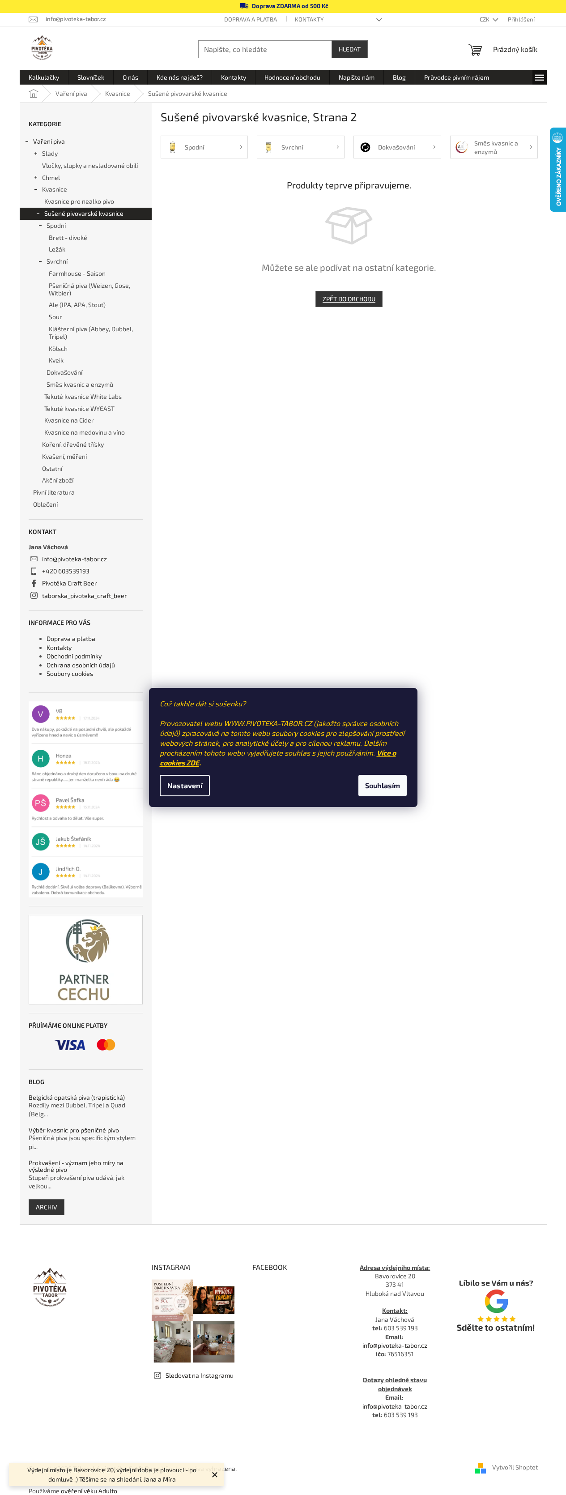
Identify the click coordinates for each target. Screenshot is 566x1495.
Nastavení (184, 785)
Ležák (57, 249)
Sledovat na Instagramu (200, 1375)
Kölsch (58, 348)
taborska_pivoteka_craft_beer (84, 595)
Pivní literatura (54, 492)
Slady (50, 153)
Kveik (56, 360)
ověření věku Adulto (89, 1491)
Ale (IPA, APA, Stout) (77, 304)
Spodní (56, 225)
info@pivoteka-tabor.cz (74, 559)
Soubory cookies (70, 673)
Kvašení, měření (64, 456)
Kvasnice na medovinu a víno (84, 432)
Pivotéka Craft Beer (69, 583)
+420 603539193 (65, 571)
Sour (55, 316)
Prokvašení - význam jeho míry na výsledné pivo (76, 1166)
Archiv (46, 1207)
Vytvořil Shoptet (515, 1467)
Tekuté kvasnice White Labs (83, 396)
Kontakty (309, 19)
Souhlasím (382, 785)
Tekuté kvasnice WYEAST (79, 408)
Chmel (51, 177)
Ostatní (52, 468)
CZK (485, 19)
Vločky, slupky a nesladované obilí (90, 165)
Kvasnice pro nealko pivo (79, 201)
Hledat (350, 49)
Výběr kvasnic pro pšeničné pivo (74, 1130)
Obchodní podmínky (74, 656)
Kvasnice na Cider (69, 420)
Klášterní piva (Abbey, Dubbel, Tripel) (91, 332)
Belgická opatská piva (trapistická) (77, 1097)
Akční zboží (57, 480)
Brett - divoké (68, 237)
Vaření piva (49, 141)
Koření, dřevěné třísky (73, 444)
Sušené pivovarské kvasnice (83, 213)
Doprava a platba (250, 19)
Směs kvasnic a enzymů (80, 384)
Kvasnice (54, 189)
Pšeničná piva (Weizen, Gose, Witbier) (89, 289)
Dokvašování (64, 372)
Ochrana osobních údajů (81, 665)
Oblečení (45, 504)
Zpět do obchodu (349, 299)
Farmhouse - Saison (77, 273)
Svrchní (57, 261)
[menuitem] (44, 77)
